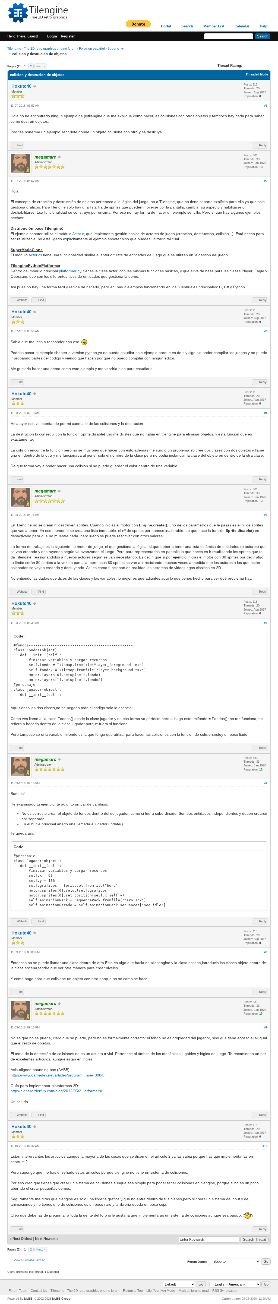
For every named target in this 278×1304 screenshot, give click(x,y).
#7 (265, 783)
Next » (40, 66)
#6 (265, 622)
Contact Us (39, 1291)
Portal (166, 26)
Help (263, 26)
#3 (265, 331)
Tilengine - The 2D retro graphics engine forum (41, 48)
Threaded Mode (257, 74)
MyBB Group (61, 1298)
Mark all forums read (194, 1291)
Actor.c (78, 234)
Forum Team (18, 1291)
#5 (265, 514)
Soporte (113, 48)
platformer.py (70, 271)
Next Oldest (22, 1239)
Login (52, 36)
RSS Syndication (224, 1291)
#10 (265, 1146)
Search (187, 26)
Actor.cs (35, 255)
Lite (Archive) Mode (160, 1291)
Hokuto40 (21, 86)
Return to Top (133, 1291)
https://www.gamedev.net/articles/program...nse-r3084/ (58, 1075)
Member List (213, 26)
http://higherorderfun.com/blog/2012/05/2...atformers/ (56, 1091)
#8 (265, 952)
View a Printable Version (29, 1260)
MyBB (28, 1298)
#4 (265, 413)
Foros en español (92, 48)
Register (68, 36)
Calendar (242, 26)
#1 (265, 105)
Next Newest (45, 1239)
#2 (265, 180)
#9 (265, 1027)
